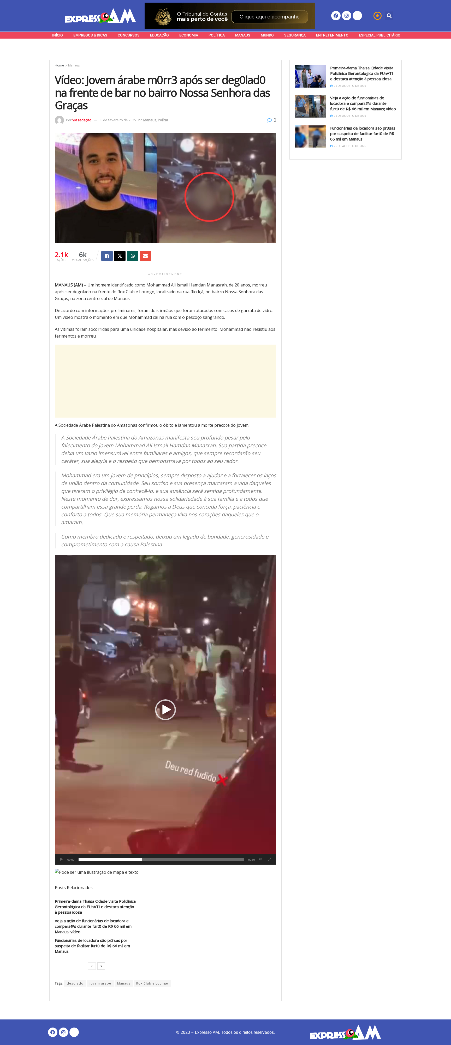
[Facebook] (336, 15)
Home (59, 65)
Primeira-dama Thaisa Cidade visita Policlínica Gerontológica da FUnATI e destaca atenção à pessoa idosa (95, 907)
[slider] (161, 859)
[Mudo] (260, 859)
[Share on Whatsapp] (132, 256)
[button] (389, 15)
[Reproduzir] (61, 859)
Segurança (295, 35)
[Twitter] (357, 15)
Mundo (267, 35)
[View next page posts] (101, 966)
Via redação (81, 120)
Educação (159, 35)
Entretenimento (332, 35)
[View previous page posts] (92, 966)
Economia (188, 35)
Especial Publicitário (379, 35)
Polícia (163, 120)
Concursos (129, 35)
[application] (165, 709)
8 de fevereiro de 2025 (118, 120)
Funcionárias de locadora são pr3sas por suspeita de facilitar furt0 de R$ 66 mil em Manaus (92, 946)
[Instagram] (346, 15)
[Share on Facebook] (107, 256)
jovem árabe (100, 983)
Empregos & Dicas (90, 35)
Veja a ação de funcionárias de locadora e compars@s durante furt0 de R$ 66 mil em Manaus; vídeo (93, 926)
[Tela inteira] (269, 859)
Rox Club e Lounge (152, 983)
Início (57, 35)
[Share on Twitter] (120, 256)
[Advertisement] (165, 381)
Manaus (242, 35)
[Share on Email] (145, 256)
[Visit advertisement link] (230, 16)
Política (217, 35)
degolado (75, 983)
